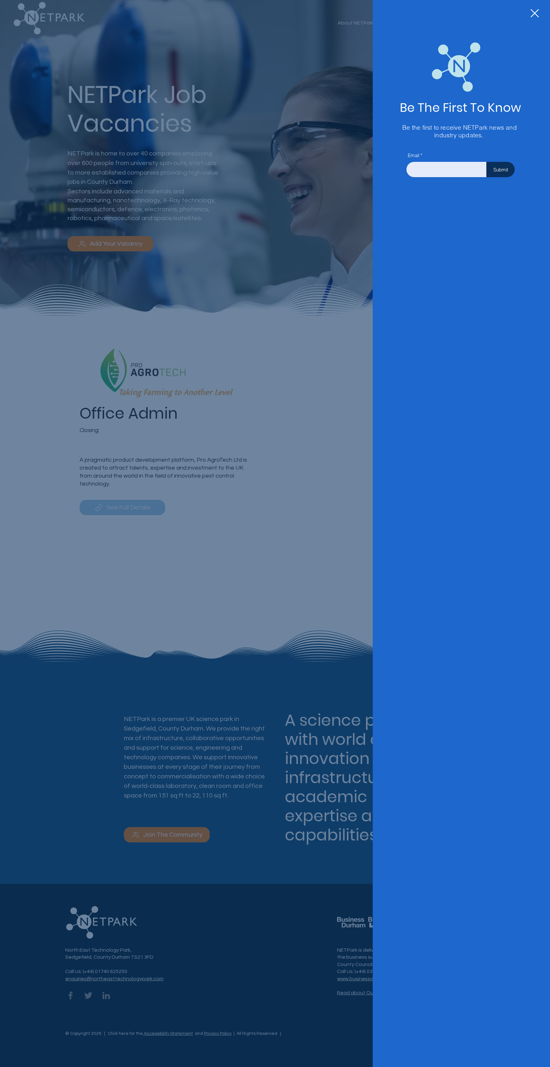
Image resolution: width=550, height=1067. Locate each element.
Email (413, 155)
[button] (535, 13)
